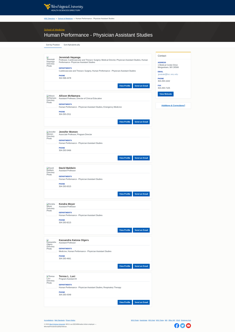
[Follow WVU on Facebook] (176, 325)
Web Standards (59, 320)
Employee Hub (186, 320)
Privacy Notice (70, 320)
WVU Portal (135, 320)
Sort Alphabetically (72, 45)
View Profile (124, 86)
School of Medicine (65, 18)
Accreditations (48, 320)
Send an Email (141, 86)
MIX (166, 320)
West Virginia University (57, 324)
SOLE (178, 320)
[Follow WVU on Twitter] (182, 325)
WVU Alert (151, 320)
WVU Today (160, 320)
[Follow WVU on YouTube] (188, 325)
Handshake (143, 320)
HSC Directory (49, 18)
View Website (165, 94)
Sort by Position (53, 45)
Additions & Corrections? (173, 106)
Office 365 (171, 320)
